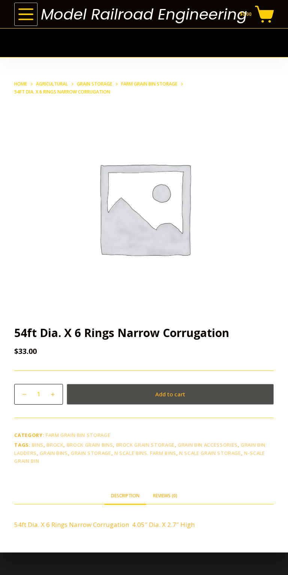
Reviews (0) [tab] (165, 495)
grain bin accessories (208, 444)
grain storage (91, 453)
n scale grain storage (210, 453)
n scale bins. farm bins (145, 453)
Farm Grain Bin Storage (78, 435)
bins (38, 444)
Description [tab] (125, 495)
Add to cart (170, 394)
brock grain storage (145, 444)
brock (54, 444)
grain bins (54, 453)
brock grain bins (90, 444)
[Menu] (26, 14)
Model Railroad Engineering (144, 14)
